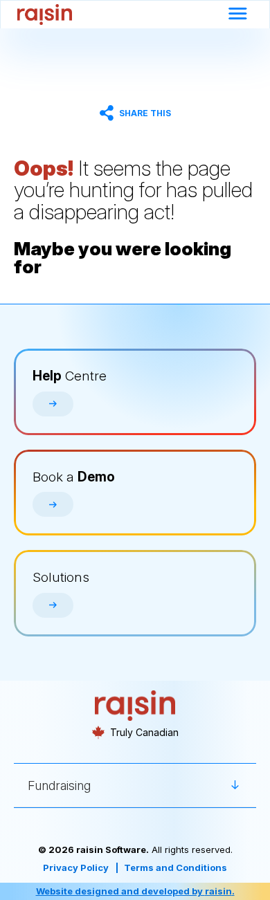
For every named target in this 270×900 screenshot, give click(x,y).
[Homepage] (135, 706)
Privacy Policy (76, 867)
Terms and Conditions (175, 867)
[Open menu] (238, 15)
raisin (218, 891)
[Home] (44, 14)
